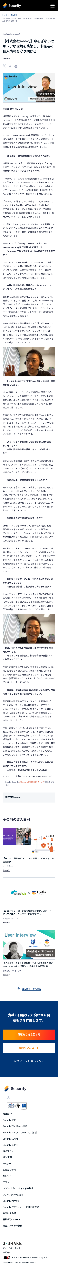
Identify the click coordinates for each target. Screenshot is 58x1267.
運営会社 (7, 1252)
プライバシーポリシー (13, 1248)
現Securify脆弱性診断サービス (31, 782)
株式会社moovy (13, 797)
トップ (4, 15)
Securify (6, 59)
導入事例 (14, 15)
